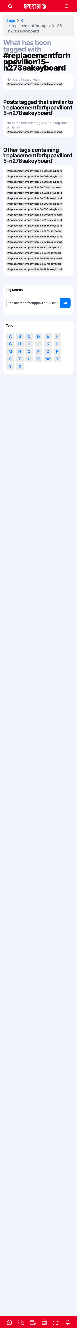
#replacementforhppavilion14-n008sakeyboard (34, 176)
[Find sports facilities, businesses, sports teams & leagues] (56, 1322)
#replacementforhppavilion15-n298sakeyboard (34, 269)
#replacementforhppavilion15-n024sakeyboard (34, 192)
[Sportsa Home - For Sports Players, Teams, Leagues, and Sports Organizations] (37, 6)
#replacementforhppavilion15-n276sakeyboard (34, 258)
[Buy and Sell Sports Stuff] (44, 1322)
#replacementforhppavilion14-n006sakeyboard (34, 170)
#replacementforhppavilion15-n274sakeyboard (34, 252)
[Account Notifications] (67, 1322)
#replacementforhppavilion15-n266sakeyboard (34, 225)
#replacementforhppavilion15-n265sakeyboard (34, 220)
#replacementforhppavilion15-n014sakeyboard (34, 187)
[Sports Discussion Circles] (21, 1322)
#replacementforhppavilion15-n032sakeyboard (34, 198)
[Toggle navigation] (66, 6)
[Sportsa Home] (9, 1322)
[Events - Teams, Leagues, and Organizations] (32, 1322)
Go (64, 303)
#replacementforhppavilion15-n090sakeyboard (34, 203)
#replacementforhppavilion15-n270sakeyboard (34, 241)
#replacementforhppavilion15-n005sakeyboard (34, 181)
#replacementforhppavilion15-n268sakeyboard (34, 236)
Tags (10, 20)
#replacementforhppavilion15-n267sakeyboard (34, 231)
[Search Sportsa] (10, 6)
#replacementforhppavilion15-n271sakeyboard (34, 247)
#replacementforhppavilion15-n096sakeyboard (34, 209)
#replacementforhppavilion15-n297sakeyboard (34, 263)
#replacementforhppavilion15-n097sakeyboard (34, 214)
